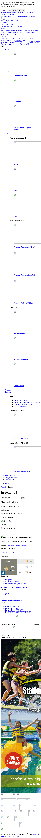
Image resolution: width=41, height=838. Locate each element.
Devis (12, 14)
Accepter (14, 10)
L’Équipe (4, 22)
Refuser (21, 10)
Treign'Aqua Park (7, 21)
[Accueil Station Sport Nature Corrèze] (19, 16)
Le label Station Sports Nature (11, 26)
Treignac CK (24, 44)
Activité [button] (3, 28)
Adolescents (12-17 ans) (19, 30)
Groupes (8, 390)
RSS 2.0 (16, 836)
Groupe (4, 44)
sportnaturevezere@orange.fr (18, 545)
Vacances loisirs (24, 32)
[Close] (4, 19)
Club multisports (21, 587)
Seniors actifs (13, 34)
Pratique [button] (4, 36)
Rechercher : (5, 498)
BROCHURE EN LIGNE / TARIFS (27, 402)
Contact (18, 12)
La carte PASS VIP (16, 42)
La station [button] (17, 21)
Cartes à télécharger (21, 406)
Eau (6, 30)
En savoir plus (6, 10)
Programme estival (13, 44)
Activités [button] (8, 134)
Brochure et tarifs (9, 12)
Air (9, 30)
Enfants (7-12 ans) (11, 32)
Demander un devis (8, 38)
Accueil (3, 487)
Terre (2, 30)
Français (8, 483)
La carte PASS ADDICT (31, 42)
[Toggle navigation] (2, 46)
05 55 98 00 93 (27, 12)
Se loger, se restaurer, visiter (17, 40)
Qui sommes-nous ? (8, 24)
